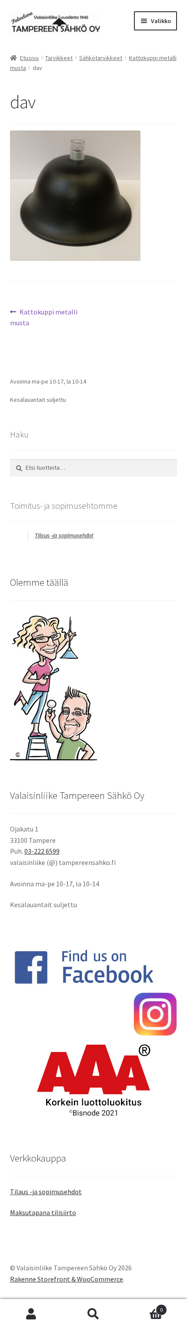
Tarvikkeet (59, 58)
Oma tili (31, 1314)
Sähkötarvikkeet (100, 58)
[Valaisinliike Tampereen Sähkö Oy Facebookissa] (93, 967)
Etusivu (29, 58)
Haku (93, 1314)
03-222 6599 (42, 851)
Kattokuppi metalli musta (44, 317)
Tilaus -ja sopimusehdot (64, 535)
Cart (144, 1306)
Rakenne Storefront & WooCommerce (66, 1279)
